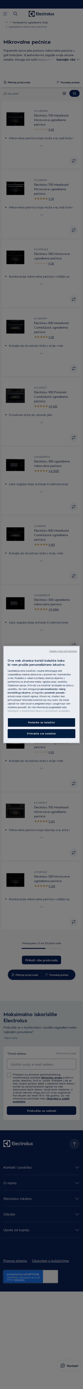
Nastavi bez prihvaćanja (63, 651)
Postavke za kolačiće (41, 722)
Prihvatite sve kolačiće (41, 733)
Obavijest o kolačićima (21, 710)
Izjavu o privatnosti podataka (53, 710)
